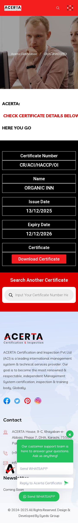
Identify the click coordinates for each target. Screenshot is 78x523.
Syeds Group (49, 515)
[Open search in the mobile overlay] (39, 295)
